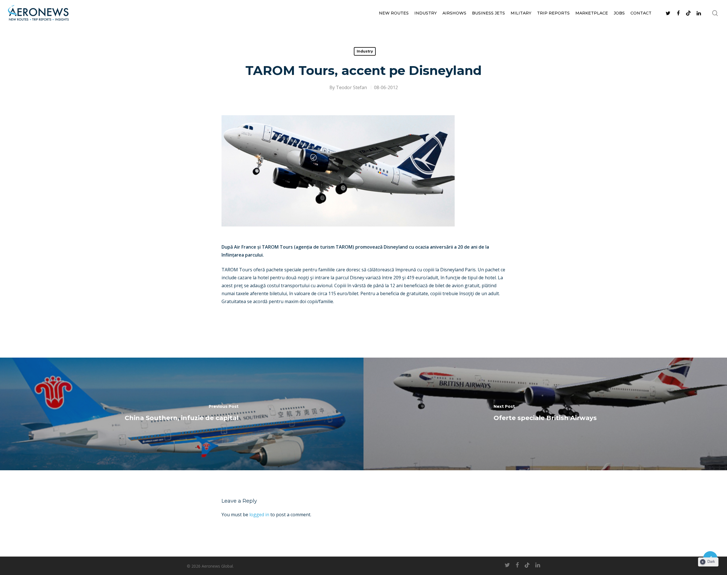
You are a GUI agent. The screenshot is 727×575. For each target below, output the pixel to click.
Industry (425, 13)
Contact (640, 13)
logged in (259, 514)
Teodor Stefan (351, 87)
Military (521, 13)
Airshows (454, 13)
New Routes (394, 13)
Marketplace (591, 13)
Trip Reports (553, 13)
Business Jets (488, 13)
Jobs (619, 13)
